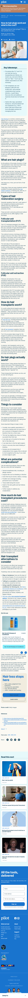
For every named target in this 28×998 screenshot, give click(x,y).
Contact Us (16, 935)
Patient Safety (17, 928)
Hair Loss (3, 930)
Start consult (14, 695)
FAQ (15, 938)
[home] (4, 2)
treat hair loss (6, 319)
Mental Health (4, 938)
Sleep (2, 934)
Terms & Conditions (14, 983)
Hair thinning (4, 119)
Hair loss (11, 15)
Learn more (14, 699)
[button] (21, 2)
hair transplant (9, 329)
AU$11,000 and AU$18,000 (8, 512)
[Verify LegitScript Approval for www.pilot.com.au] (3, 947)
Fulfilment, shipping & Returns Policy (14, 985)
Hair (7, 15)
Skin (2, 936)
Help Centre (17, 936)
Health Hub (3, 15)
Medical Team (17, 926)
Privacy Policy (14, 976)
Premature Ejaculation (6, 928)
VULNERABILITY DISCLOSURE (14, 980)
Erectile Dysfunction (5, 926)
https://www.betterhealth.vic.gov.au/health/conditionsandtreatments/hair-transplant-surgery (15, 724)
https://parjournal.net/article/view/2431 (14, 718)
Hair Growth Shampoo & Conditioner (14, 646)
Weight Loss (4, 932)
